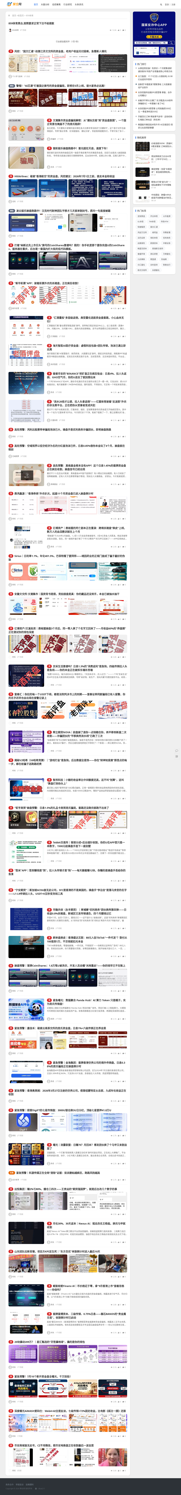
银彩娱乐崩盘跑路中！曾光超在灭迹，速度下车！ (81, 148)
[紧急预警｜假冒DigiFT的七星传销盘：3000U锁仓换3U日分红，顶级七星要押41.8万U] (67, 1122)
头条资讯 (79, 4)
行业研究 (67, 4)
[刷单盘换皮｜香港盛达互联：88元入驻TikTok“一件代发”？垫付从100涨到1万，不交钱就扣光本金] (26, 947)
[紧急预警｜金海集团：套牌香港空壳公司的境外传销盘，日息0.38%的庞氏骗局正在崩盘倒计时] (26, 1072)
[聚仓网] (16, 5)
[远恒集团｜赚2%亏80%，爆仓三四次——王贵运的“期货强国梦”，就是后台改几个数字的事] (67, 1201)
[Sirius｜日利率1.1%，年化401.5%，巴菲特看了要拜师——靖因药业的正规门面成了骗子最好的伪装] (67, 571)
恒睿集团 (141, 227)
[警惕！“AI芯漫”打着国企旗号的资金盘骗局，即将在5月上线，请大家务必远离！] (67, 98)
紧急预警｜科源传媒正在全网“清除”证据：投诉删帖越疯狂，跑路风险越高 (58, 1173)
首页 (36, 4)
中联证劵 (166, 243)
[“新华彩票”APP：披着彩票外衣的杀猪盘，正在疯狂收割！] (67, 295)
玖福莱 (164, 259)
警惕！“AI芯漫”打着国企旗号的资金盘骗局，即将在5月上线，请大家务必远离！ (61, 85)
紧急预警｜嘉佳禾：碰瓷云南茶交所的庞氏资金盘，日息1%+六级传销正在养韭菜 (60, 1028)
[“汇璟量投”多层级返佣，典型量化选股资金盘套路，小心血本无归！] (26, 327)
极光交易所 (142, 270)
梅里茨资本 (142, 248)
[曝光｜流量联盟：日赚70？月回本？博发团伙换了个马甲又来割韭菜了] (26, 1154)
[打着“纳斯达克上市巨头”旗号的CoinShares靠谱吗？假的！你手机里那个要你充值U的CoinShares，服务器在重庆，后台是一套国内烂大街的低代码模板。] (67, 261)
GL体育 (141, 221)
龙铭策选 (141, 216)
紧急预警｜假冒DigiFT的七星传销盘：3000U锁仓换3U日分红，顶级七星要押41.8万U (62, 1110)
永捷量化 (156, 270)
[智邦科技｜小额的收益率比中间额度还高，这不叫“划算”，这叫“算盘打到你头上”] (26, 789)
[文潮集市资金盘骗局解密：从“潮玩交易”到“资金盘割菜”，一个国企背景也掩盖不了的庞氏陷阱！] (26, 130)
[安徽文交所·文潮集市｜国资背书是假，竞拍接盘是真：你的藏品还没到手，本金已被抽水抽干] (67, 606)
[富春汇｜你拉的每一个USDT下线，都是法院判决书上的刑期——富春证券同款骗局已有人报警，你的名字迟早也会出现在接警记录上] (67, 710)
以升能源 (166, 216)
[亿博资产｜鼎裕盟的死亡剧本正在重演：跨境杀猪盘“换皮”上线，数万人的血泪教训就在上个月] (26, 537)
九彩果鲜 (141, 259)
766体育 (152, 221)
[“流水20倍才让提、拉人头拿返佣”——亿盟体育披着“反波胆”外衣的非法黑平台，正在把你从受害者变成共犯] (26, 411)
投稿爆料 (30, 1484)
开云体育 (154, 216)
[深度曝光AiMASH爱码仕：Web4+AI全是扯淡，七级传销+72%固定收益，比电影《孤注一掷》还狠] (67, 1423)
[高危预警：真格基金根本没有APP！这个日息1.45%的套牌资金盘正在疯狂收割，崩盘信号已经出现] (26, 475)
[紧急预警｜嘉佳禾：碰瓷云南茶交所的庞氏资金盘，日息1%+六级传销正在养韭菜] (67, 1040)
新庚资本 (154, 243)
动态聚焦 (56, 4)
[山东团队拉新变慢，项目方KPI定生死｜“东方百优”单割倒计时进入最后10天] (67, 1263)
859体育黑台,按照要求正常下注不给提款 (31, 23)
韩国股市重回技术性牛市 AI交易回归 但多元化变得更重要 (155, 126)
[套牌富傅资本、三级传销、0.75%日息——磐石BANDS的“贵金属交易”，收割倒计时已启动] (26, 1323)
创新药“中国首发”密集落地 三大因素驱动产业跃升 (155, 86)
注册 (173, 4)
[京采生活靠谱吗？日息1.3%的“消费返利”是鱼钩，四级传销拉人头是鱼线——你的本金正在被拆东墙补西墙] (26, 676)
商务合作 (10, 1484)
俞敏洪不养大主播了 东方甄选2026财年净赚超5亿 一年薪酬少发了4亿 (155, 102)
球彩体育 (154, 237)
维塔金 (155, 232)
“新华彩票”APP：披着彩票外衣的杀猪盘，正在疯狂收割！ (47, 283)
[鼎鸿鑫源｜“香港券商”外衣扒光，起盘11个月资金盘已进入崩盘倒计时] (67, 505)
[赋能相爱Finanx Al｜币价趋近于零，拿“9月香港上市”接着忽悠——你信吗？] (26, 1295)
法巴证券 (141, 237)
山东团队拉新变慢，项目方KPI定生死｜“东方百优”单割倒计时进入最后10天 (57, 1251)
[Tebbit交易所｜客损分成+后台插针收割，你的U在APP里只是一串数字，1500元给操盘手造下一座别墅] (26, 852)
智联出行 (166, 264)
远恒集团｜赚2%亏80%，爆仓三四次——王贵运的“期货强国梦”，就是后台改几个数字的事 (65, 1189)
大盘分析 (45, 4)
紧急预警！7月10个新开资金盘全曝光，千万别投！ (43, 1376)
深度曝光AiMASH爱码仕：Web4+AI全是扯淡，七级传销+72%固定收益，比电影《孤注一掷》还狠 (70, 1411)
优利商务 (166, 237)
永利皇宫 (154, 264)
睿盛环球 (141, 254)
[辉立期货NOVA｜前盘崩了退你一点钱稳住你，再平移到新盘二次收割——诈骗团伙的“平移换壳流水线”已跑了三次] (26, 742)
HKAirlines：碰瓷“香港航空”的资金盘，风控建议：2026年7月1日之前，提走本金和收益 (64, 176)
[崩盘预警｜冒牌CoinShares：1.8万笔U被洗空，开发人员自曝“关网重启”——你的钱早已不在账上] (67, 978)
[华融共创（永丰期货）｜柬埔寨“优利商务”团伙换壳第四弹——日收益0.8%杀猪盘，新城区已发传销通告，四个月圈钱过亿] (26, 919)
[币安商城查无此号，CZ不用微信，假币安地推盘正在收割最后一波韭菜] (67, 1457)
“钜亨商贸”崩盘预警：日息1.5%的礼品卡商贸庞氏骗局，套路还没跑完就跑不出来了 (61, 808)
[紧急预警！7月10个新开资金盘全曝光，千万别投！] (67, 1388)
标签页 (21, 15)
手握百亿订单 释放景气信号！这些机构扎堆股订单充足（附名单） (155, 118)
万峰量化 (166, 254)
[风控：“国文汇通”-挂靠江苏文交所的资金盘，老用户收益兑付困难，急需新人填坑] (67, 63)
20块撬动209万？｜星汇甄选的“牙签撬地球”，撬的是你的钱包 (49, 1342)
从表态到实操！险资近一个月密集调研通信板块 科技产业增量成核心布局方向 (155, 70)
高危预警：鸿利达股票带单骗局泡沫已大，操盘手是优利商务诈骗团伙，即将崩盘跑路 (62, 429)
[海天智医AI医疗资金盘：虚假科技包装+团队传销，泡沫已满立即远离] (26, 355)
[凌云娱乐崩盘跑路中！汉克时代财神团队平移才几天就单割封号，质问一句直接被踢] (67, 223)
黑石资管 (154, 254)
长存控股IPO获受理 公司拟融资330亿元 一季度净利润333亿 (154, 110)
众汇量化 (141, 264)
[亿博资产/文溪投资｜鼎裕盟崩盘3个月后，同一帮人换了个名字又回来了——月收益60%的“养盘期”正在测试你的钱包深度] (67, 644)
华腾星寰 (166, 232)
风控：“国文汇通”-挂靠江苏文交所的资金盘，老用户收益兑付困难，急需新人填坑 (60, 51)
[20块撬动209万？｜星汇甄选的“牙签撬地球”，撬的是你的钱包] (67, 1354)
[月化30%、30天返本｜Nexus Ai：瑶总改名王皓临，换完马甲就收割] (26, 1233)
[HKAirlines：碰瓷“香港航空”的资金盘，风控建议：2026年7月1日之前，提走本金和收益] (67, 188)
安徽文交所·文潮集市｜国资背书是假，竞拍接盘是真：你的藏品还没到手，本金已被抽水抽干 (66, 594)
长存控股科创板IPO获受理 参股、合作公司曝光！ (155, 94)
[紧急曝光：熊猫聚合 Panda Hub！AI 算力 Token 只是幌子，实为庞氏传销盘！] (26, 1010)
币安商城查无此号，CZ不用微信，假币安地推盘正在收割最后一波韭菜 (54, 1445)
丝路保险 (141, 243)
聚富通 (153, 259)
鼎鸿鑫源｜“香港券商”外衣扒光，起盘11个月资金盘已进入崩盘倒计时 (53, 493)
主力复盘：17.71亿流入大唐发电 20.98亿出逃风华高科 (155, 78)
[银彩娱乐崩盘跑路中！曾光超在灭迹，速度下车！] (26, 158)
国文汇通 (154, 227)
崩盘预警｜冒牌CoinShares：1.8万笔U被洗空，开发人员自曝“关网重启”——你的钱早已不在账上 (69, 965)
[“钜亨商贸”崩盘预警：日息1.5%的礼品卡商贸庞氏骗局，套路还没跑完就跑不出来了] (67, 820)
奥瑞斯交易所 (157, 248)
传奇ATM (164, 221)
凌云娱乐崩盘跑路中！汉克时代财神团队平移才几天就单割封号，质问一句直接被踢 (63, 210)
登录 (167, 4)
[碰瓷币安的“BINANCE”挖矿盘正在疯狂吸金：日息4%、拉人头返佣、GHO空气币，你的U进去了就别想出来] (26, 383)
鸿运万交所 (142, 232)
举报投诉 (20, 1484)
